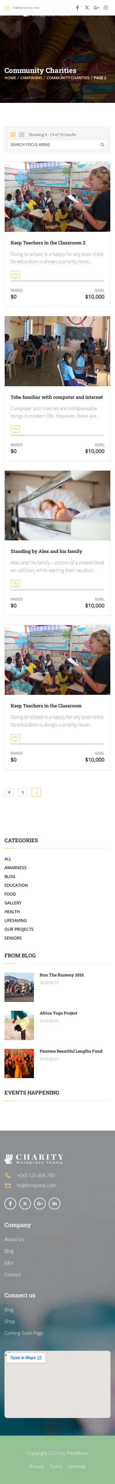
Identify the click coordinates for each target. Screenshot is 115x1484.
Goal (99, 290)
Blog (9, 876)
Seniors (13, 938)
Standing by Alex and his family (46, 551)
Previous (9, 792)
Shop (9, 1321)
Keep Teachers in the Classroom (46, 705)
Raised (17, 290)
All (7, 859)
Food (10, 894)
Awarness (15, 867)
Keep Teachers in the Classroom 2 (48, 242)
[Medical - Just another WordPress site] (46, 12)
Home (10, 77)
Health (12, 911)
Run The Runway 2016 (62, 975)
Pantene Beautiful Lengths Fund (71, 1051)
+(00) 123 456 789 (36, 1175)
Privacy (36, 1466)
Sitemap (77, 1466)
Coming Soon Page (23, 1333)
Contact (12, 1274)
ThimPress (77, 1453)
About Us (14, 1239)
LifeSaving (15, 920)
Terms (56, 1466)
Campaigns (31, 77)
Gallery (13, 903)
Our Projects (19, 929)
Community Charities (68, 77)
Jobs (8, 1263)
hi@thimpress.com (36, 1185)
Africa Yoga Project (58, 1013)
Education (16, 885)
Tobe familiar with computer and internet (57, 397)
